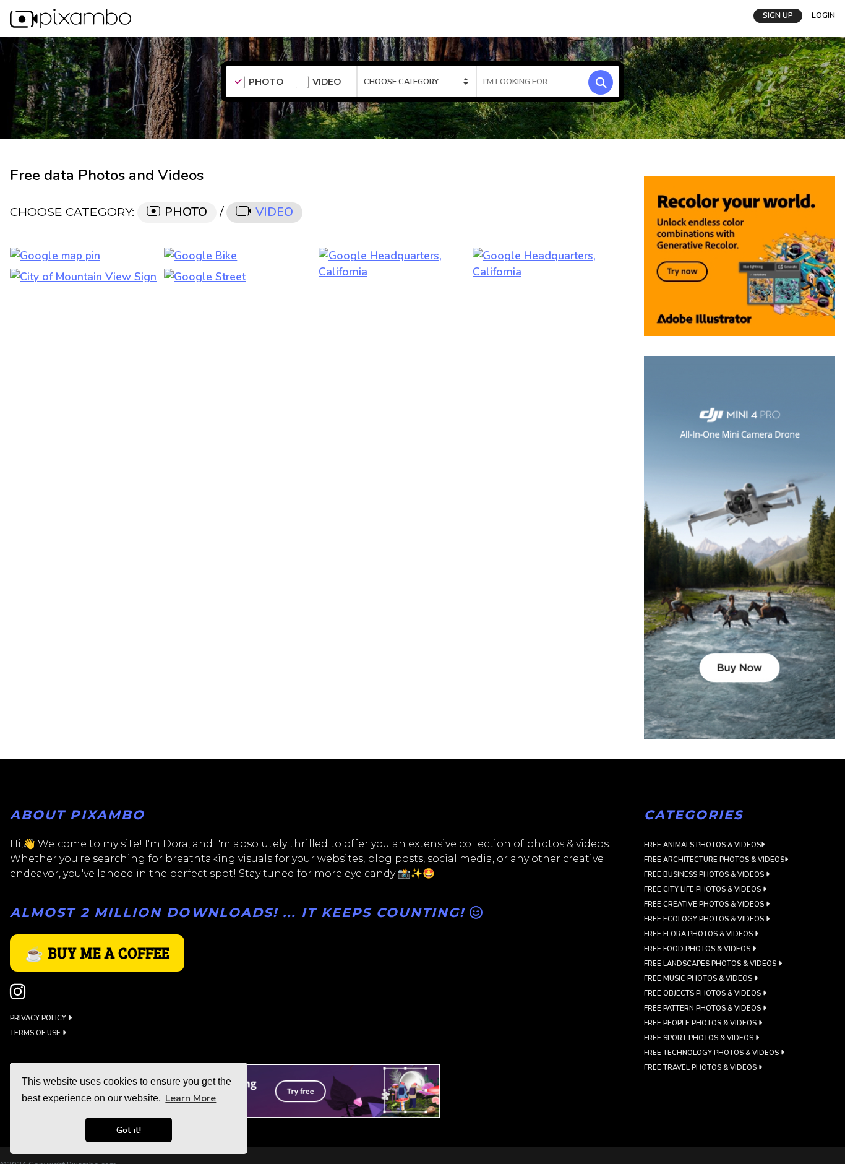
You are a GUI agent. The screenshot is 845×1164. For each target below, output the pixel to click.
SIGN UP (778, 14)
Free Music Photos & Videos (699, 978)
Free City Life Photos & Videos (703, 889)
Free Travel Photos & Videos (701, 1067)
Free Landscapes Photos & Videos (711, 963)
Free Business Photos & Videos (705, 874)
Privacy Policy (39, 1018)
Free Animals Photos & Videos (702, 845)
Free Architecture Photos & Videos (714, 859)
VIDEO (326, 82)
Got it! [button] (128, 1130)
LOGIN (823, 14)
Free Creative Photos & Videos (705, 904)
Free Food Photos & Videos (698, 949)
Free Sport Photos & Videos (699, 1038)
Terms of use (36, 1033)
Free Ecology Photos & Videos (705, 919)
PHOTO (266, 82)
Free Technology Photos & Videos (712, 1053)
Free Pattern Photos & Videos (703, 1008)
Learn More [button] (190, 1098)
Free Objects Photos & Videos (703, 993)
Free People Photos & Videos (701, 1023)
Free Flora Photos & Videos (699, 934)
